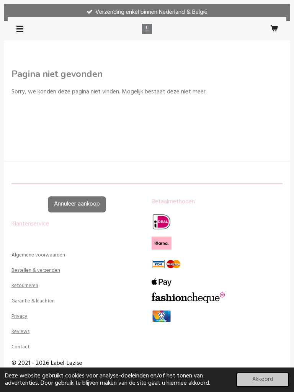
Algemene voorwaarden (38, 255)
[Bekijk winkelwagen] (274, 28)
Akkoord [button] (262, 379)
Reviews (20, 332)
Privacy (19, 316)
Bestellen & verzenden (35, 270)
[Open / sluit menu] (19, 28)
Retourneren (24, 286)
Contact (20, 347)
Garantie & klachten (33, 301)
